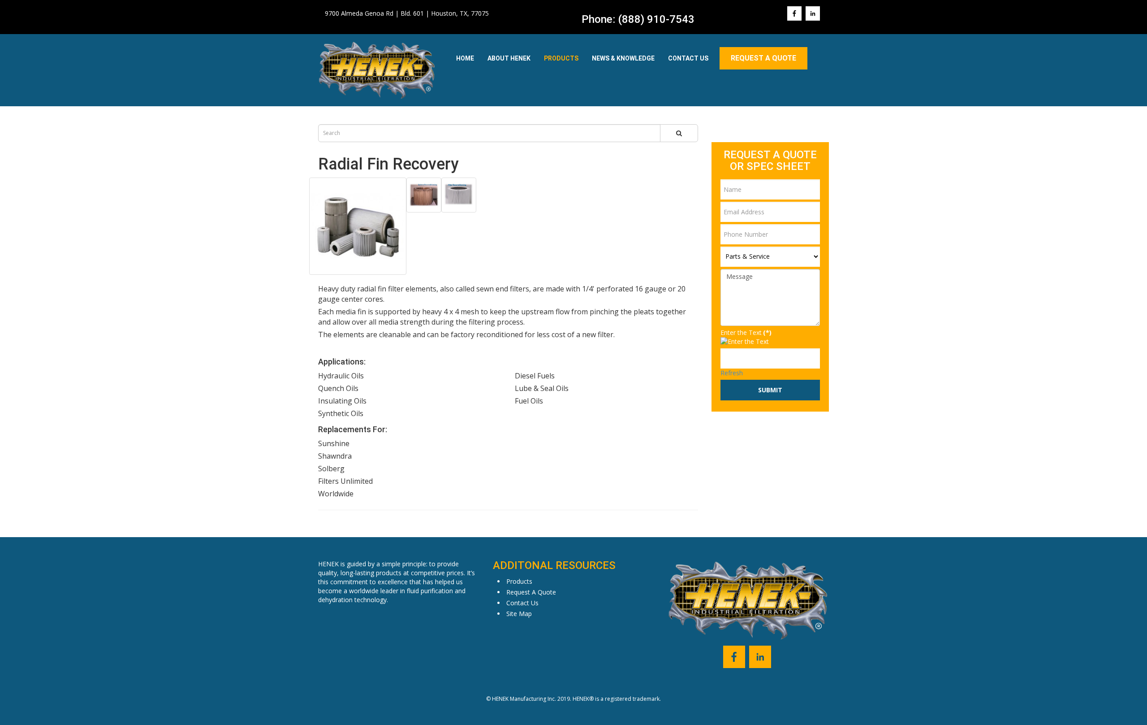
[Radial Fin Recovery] (357, 226)
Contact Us (688, 58)
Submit (770, 390)
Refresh (731, 373)
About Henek (508, 58)
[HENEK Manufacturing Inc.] (377, 70)
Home (465, 58)
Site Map (519, 613)
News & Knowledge (623, 58)
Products (561, 58)
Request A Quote (763, 58)
